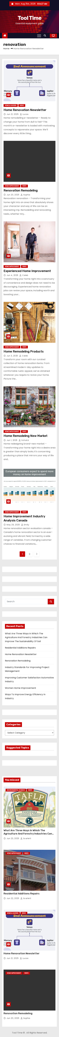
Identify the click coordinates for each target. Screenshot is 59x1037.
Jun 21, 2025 (13, 114)
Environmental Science (16, 790)
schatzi (25, 440)
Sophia (26, 194)
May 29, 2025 (13, 524)
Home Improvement (12, 186)
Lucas (25, 114)
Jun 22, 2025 (13, 898)
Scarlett (27, 838)
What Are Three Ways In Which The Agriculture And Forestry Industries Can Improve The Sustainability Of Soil (26, 637)
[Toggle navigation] (39, 35)
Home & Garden (10, 105)
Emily (26, 524)
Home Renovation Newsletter (25, 110)
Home (6, 48)
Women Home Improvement (20, 688)
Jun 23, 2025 (13, 838)
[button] (45, 35)
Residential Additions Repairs (20, 647)
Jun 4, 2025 (13, 275)
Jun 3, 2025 (13, 355)
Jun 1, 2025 (12, 440)
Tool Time (29, 18)
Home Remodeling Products (24, 351)
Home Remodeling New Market (25, 436)
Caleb (25, 275)
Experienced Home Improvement (27, 271)
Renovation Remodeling (21, 190)
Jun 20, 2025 (13, 194)
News (22, 105)
